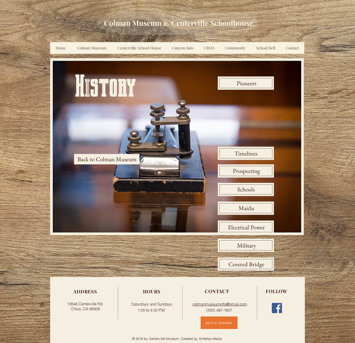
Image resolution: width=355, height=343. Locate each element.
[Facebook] (277, 308)
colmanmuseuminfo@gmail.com (220, 304)
